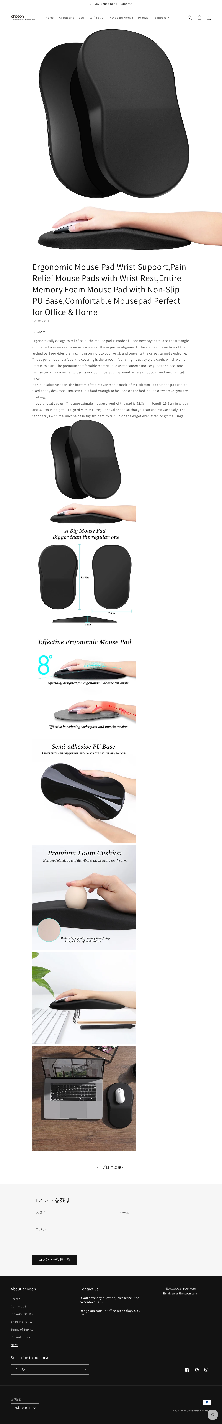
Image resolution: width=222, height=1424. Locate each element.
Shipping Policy (21, 1322)
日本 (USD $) (22, 1408)
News (14, 1345)
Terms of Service (22, 1329)
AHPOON (185, 1410)
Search (15, 1299)
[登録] (84, 1369)
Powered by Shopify (200, 1410)
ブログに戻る (114, 1167)
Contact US (18, 1306)
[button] (162, 17)
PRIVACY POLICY (22, 1314)
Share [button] (41, 332)
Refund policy (20, 1337)
